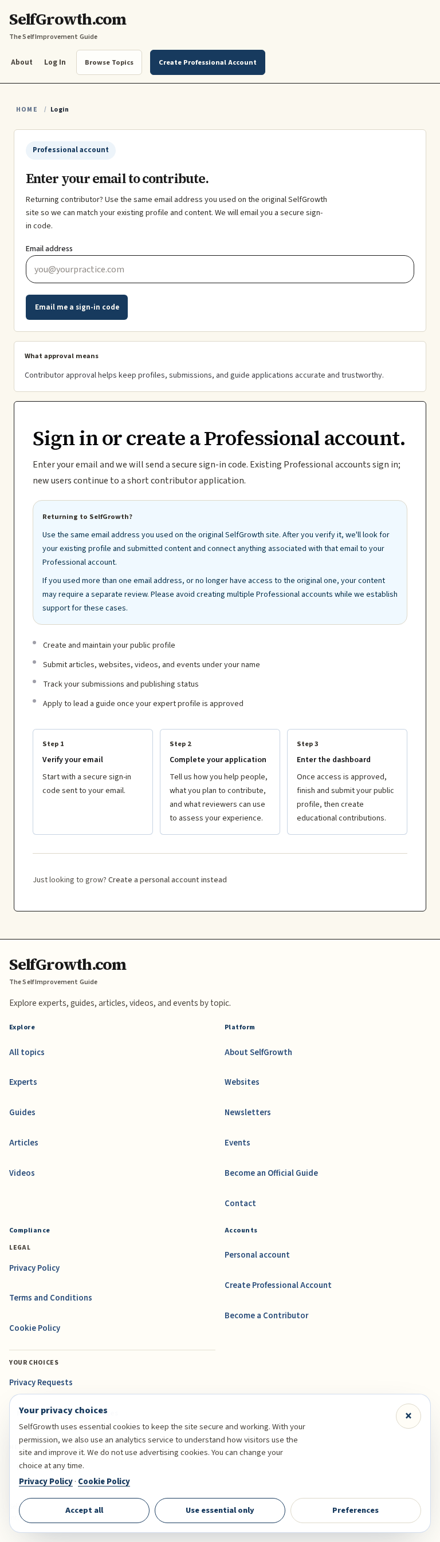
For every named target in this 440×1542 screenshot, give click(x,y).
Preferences (355, 1510)
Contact (240, 1204)
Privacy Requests (41, 1383)
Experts (23, 1082)
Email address (49, 249)
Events (237, 1143)
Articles (23, 1143)
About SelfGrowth (258, 1053)
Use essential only (220, 1510)
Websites (242, 1082)
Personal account (257, 1255)
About (22, 62)
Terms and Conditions (50, 1298)
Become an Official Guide (271, 1173)
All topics (27, 1053)
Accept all (84, 1510)
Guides (22, 1113)
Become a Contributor (266, 1316)
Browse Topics (109, 62)
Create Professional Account (278, 1285)
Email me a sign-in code (77, 307)
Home (27, 109)
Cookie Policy (34, 1328)
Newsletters (248, 1113)
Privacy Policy (34, 1268)
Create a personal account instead (167, 880)
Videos (22, 1173)
